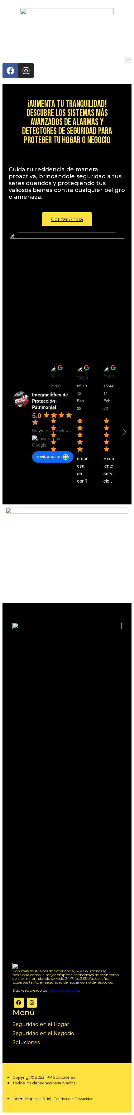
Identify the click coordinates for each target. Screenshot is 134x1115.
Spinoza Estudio (64, 990)
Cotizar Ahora (67, 219)
